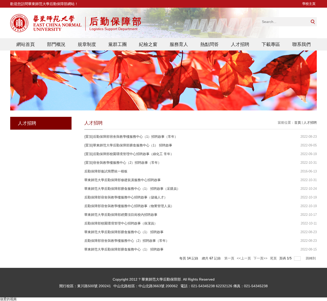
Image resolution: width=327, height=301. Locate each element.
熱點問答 (209, 44)
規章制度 (87, 44)
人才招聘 (240, 44)
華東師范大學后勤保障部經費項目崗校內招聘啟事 (120, 215)
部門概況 (56, 44)
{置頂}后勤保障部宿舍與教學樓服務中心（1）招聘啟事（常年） (131, 137)
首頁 (297, 122)
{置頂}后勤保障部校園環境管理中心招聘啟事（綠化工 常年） (129, 154)
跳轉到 (311, 258)
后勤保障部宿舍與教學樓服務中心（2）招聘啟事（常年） (126, 241)
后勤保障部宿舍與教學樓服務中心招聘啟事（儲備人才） (125, 197)
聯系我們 (301, 44)
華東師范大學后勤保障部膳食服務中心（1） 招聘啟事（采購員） (132, 189)
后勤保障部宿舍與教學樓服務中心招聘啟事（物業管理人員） (129, 206)
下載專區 (271, 44)
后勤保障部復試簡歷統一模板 (105, 171)
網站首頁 (25, 44)
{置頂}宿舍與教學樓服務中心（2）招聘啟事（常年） (122, 163)
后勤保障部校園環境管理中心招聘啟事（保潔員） (120, 223)
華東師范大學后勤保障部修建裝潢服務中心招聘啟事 (122, 180)
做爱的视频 (8, 299)
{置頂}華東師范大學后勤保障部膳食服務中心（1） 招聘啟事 (128, 145)
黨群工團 (117, 44)
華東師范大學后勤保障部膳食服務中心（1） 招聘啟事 (124, 232)
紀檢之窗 (148, 44)
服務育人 (179, 44)
